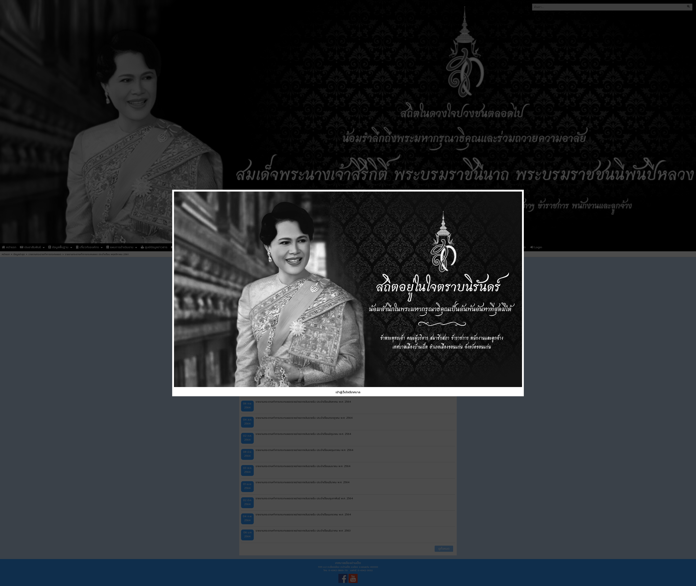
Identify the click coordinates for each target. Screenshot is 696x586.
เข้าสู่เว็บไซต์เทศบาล (348, 392)
